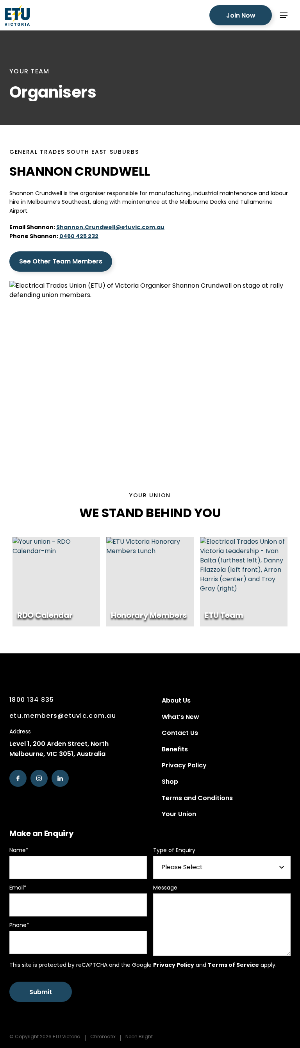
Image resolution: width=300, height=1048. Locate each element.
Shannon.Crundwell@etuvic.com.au (110, 227)
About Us (176, 700)
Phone (19, 925)
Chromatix (103, 1036)
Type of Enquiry (174, 850)
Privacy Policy (184, 765)
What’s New (180, 716)
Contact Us (180, 732)
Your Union (179, 814)
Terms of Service (233, 965)
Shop (170, 781)
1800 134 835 (31, 700)
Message (165, 887)
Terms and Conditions (197, 798)
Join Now (240, 15)
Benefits (175, 749)
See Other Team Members (60, 261)
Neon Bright (139, 1036)
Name (19, 850)
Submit (40, 992)
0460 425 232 (78, 236)
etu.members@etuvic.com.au (62, 716)
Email (18, 887)
